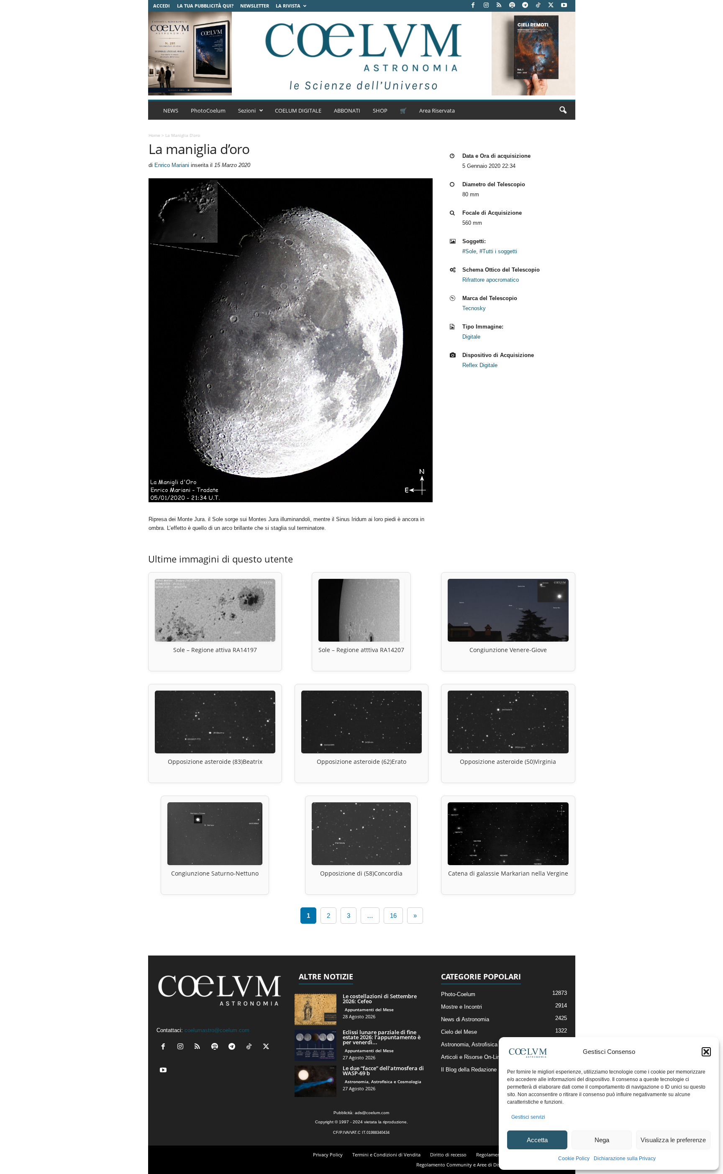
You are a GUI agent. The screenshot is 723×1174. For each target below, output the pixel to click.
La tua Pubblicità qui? (205, 6)
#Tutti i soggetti (498, 251)
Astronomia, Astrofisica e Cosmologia (383, 1081)
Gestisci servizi (528, 1117)
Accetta (537, 1139)
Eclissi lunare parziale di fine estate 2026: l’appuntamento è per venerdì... (381, 1037)
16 (393, 915)
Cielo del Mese (459, 1032)
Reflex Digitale (479, 365)
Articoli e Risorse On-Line (472, 1057)
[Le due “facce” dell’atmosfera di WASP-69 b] (315, 1081)
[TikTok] (538, 5)
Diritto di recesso (448, 1154)
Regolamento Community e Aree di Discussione (467, 1164)
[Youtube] (564, 5)
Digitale (471, 337)
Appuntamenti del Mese (369, 1009)
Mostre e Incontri (461, 1007)
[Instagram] (486, 5)
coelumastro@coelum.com (217, 1030)
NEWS (170, 110)
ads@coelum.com (372, 1112)
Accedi (161, 6)
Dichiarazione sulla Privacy (625, 1158)
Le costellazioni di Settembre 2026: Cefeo (380, 998)
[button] (706, 1052)
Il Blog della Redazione (469, 1069)
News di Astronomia (465, 1019)
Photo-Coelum (458, 994)
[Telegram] (525, 5)
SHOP (380, 110)
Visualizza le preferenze (673, 1139)
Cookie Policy (574, 1158)
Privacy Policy (328, 1154)
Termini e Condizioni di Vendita (386, 1154)
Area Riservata (437, 110)
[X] (551, 5)
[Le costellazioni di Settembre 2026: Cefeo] (315, 1009)
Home (154, 135)
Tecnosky (474, 308)
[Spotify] (512, 5)
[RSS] (499, 5)
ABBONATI (347, 110)
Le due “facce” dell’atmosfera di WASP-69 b (383, 1070)
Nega (602, 1139)
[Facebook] (473, 5)
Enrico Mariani (171, 165)
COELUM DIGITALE (298, 110)
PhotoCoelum (208, 110)
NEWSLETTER (254, 6)
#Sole (469, 251)
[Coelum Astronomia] (361, 53)
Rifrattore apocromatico (490, 280)
